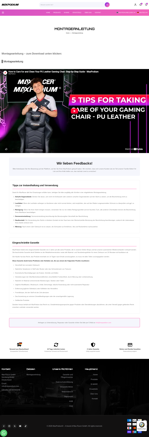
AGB (71, 401)
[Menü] (145, 422)
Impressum (68, 396)
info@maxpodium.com (103, 322)
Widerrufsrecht (67, 392)
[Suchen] (107, 4)
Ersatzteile (94, 389)
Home (68, 33)
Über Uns (94, 394)
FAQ (71, 406)
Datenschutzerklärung (64, 382)
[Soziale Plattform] (4, 426)
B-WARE (94, 384)
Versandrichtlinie (66, 387)
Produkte (94, 379)
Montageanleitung (13, 61)
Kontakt (95, 399)
